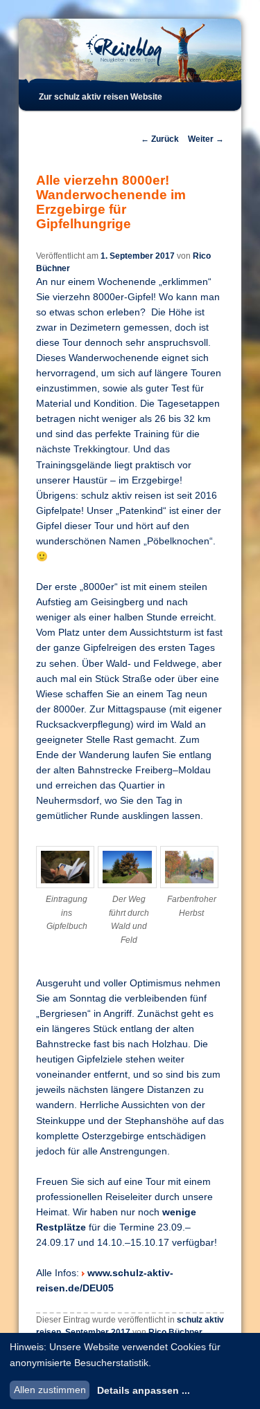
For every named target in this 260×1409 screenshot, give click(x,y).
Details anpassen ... (143, 1390)
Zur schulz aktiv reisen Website (100, 97)
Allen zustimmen (50, 1389)
